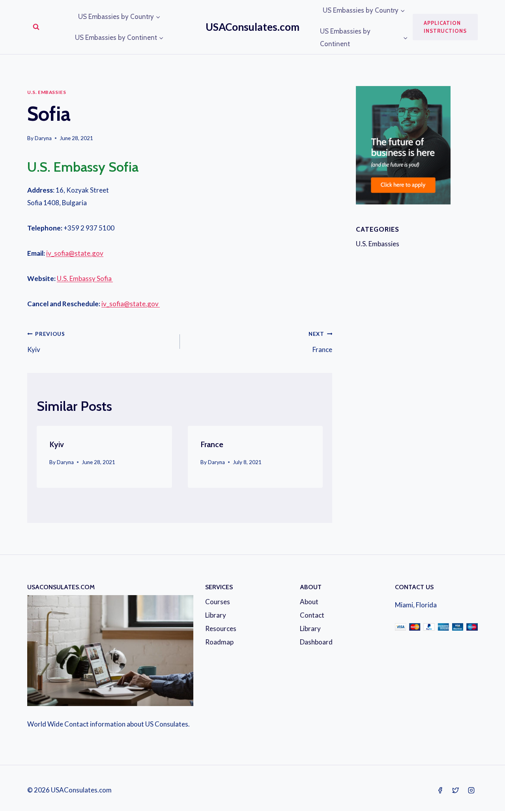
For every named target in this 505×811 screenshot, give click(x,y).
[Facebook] (440, 790)
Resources (220, 628)
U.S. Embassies (46, 92)
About (309, 601)
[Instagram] (471, 790)
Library (215, 615)
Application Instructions (445, 27)
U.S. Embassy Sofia (85, 278)
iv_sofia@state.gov (74, 253)
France (320, 342)
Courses (217, 601)
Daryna (43, 138)
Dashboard (316, 642)
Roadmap (219, 642)
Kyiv (46, 342)
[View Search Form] (36, 27)
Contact (312, 615)
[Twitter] (455, 790)
